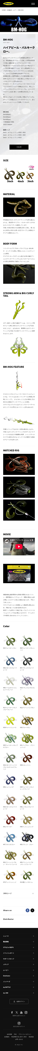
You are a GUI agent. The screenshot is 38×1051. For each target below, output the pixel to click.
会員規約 (6, 1037)
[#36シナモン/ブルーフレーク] (27, 799)
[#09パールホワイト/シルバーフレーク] (10, 680)
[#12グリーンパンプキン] (27, 700)
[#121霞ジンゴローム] (27, 874)
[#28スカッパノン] (27, 757)
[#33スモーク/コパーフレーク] (10, 799)
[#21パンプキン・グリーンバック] (27, 737)
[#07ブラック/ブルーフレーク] (27, 660)
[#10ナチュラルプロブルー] (27, 680)
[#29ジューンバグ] (10, 779)
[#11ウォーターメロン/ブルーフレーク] (10, 700)
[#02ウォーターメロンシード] (27, 640)
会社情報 (9, 1034)
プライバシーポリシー (25, 1034)
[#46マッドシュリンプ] (27, 819)
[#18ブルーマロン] (27, 719)
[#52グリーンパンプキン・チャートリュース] (10, 854)
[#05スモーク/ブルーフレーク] (10, 660)
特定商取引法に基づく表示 (19, 1037)
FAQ (15, 1034)
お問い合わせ (19, 1039)
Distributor (8, 919)
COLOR (19, 147)
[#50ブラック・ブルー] (27, 837)
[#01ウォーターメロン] (10, 640)
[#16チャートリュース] (10, 719)
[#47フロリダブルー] (10, 837)
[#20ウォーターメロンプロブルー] (10, 737)
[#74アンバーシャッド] (10, 874)
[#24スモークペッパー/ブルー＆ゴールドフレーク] (10, 757)
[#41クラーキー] (10, 819)
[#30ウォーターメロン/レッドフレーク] (27, 779)
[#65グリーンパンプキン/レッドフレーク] (27, 854)
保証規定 (31, 1037)
